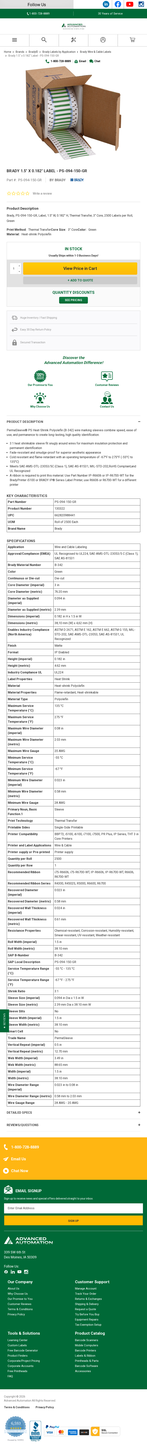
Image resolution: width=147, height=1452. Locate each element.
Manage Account (85, 1288)
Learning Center (18, 1340)
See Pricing (73, 300)
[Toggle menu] (14, 40)
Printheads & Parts (87, 1361)
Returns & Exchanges (88, 1299)
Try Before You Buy (87, 1314)
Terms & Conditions (20, 1309)
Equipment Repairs (86, 1319)
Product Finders (18, 1355)
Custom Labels (17, 1345)
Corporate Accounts (20, 1366)
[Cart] (132, 40)
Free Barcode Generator (23, 1350)
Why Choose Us (18, 1294)
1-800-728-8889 (61, 61)
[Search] (44, 40)
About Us (13, 1288)
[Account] (103, 40)
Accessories (83, 1371)
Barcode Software (86, 1366)
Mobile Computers (86, 1345)
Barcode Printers (85, 1350)
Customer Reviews (19, 1304)
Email (82, 61)
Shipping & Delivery (87, 1304)
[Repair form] (73, 40)
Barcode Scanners (86, 1340)
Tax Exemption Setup (88, 1325)
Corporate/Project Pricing (24, 1361)
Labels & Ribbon (85, 1355)
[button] (4, 1020)
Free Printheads (17, 1371)
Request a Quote (85, 1309)
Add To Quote (81, 280)
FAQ (10, 1376)
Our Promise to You (20, 1299)
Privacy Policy (16, 1314)
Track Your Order (85, 1294)
